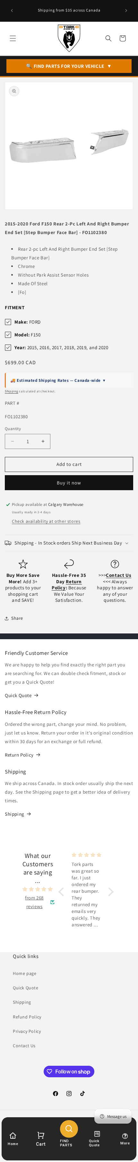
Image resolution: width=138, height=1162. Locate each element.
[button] (13, 38)
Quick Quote (18, 695)
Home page (24, 973)
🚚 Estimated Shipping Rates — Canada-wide (58, 380)
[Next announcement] (126, 11)
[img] (38, 889)
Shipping (11, 391)
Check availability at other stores (46, 521)
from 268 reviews (34, 902)
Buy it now (69, 483)
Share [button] (17, 618)
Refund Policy (27, 1017)
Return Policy (19, 755)
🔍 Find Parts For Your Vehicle (69, 66)
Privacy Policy (27, 1031)
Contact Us (24, 1045)
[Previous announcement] (12, 11)
